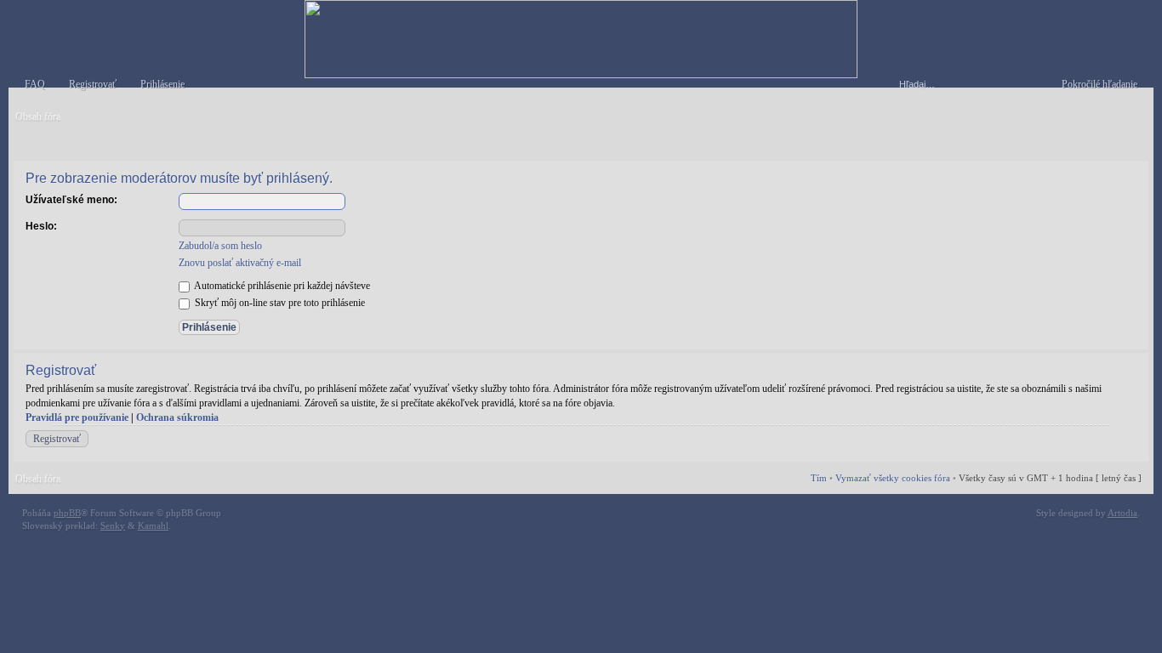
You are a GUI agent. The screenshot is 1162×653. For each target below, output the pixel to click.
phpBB (67, 513)
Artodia (1122, 513)
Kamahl (153, 525)
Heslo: (41, 226)
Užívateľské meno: (71, 200)
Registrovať (57, 439)
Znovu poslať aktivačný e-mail (240, 263)
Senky (112, 525)
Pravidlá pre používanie (77, 417)
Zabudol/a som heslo (220, 246)
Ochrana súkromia (177, 417)
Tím (819, 478)
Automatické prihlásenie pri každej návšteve (281, 286)
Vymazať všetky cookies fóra (892, 478)
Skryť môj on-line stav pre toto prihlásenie (278, 303)
